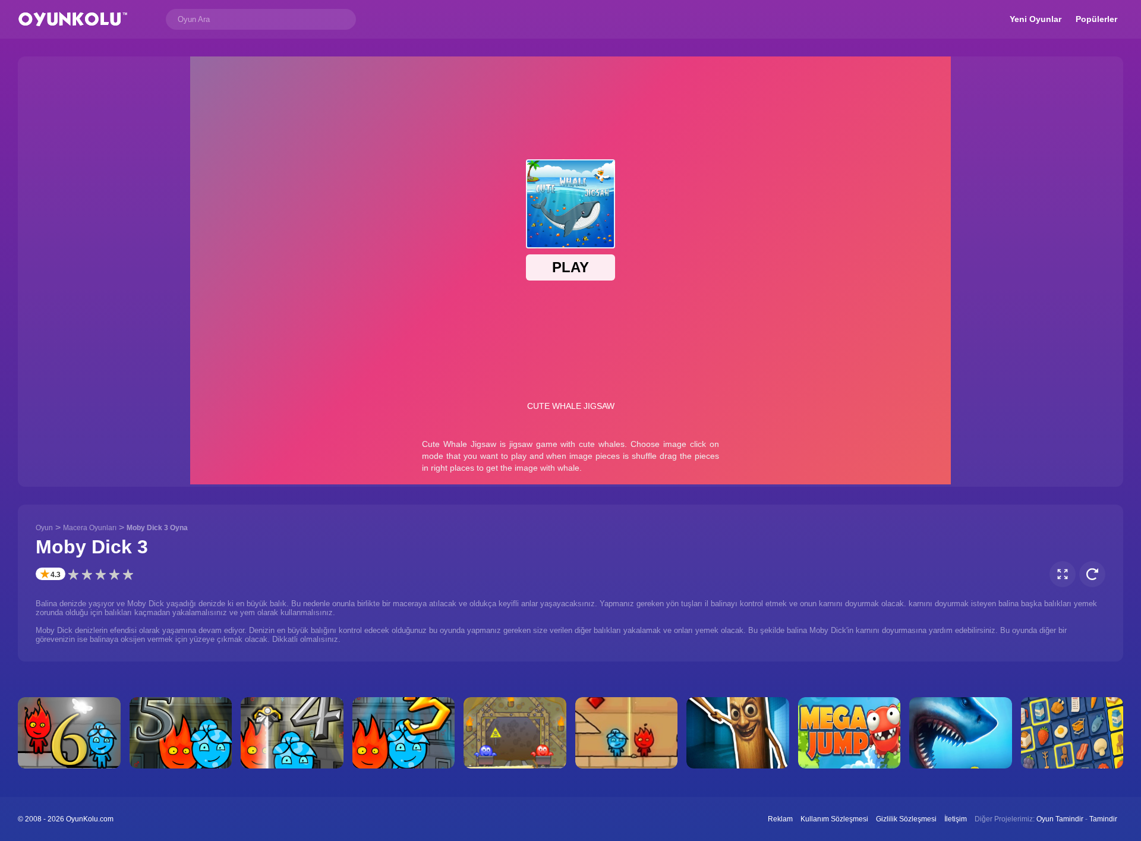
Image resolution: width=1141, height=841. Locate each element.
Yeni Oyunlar (1035, 19)
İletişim (955, 819)
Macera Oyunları (89, 528)
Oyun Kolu (73, 19)
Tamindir (1103, 819)
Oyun (44, 528)
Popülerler (1096, 19)
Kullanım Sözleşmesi (834, 819)
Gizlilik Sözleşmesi (906, 819)
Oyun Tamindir (1059, 819)
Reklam (780, 819)
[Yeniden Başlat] (1092, 574)
